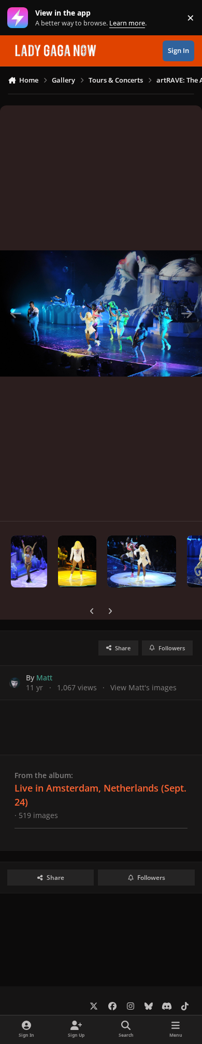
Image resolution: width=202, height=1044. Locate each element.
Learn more (20, 18)
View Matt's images (143, 687)
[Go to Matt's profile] (14, 682)
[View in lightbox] (101, 313)
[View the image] (29, 561)
